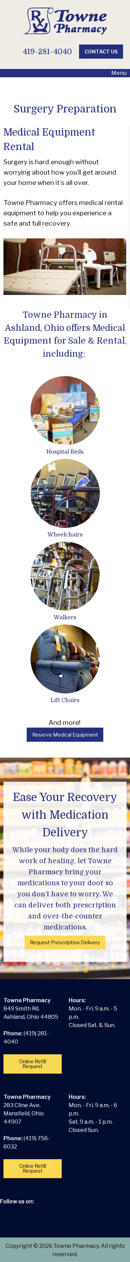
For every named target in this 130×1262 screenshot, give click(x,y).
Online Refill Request (32, 1063)
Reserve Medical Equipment (65, 735)
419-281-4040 (46, 51)
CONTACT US (101, 52)
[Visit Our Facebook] (9, 1209)
